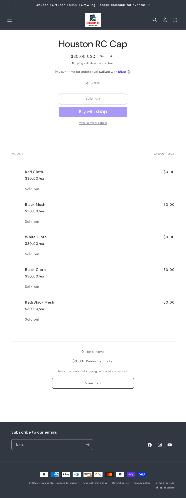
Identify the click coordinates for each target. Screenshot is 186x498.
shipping (91, 371)
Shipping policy (165, 487)
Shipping (77, 63)
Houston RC (46, 483)
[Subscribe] (88, 444)
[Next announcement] (177, 5)
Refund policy (120, 483)
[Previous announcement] (9, 5)
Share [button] (95, 83)
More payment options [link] (93, 123)
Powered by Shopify (67, 483)
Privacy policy (142, 483)
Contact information (95, 483)
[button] (10, 20)
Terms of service (165, 483)
